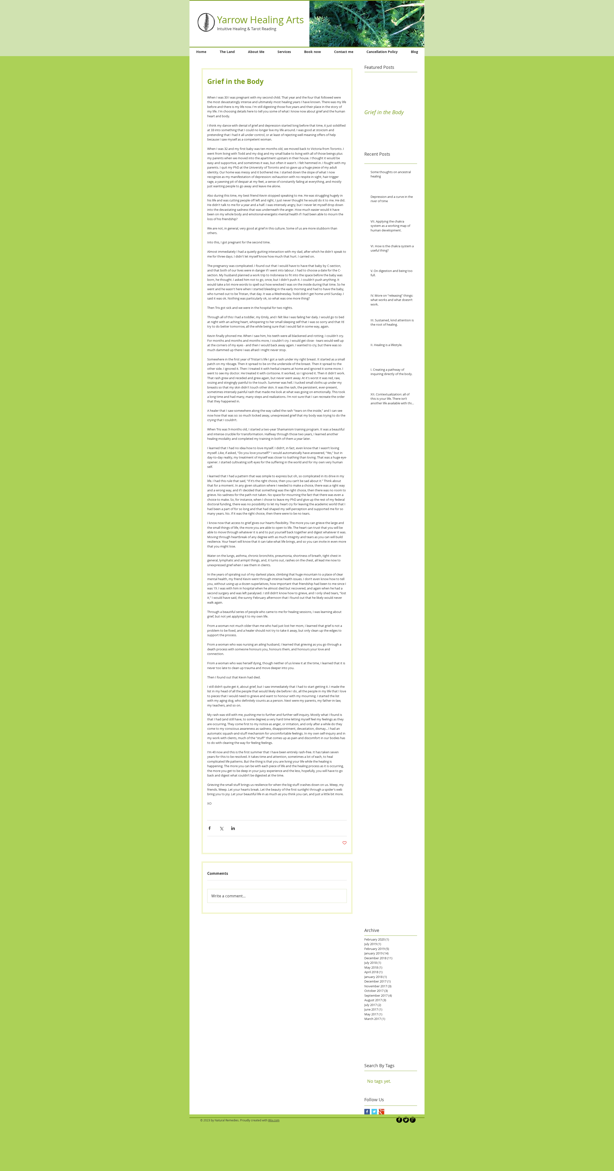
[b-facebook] (399, 1120)
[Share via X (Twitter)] (221, 828)
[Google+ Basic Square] (381, 1111)
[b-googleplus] (413, 1120)
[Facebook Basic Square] (367, 1111)
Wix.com (273, 1120)
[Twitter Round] (406, 1120)
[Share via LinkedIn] (233, 828)
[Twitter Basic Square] (374, 1111)
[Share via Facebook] (209, 828)
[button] (366, 23)
